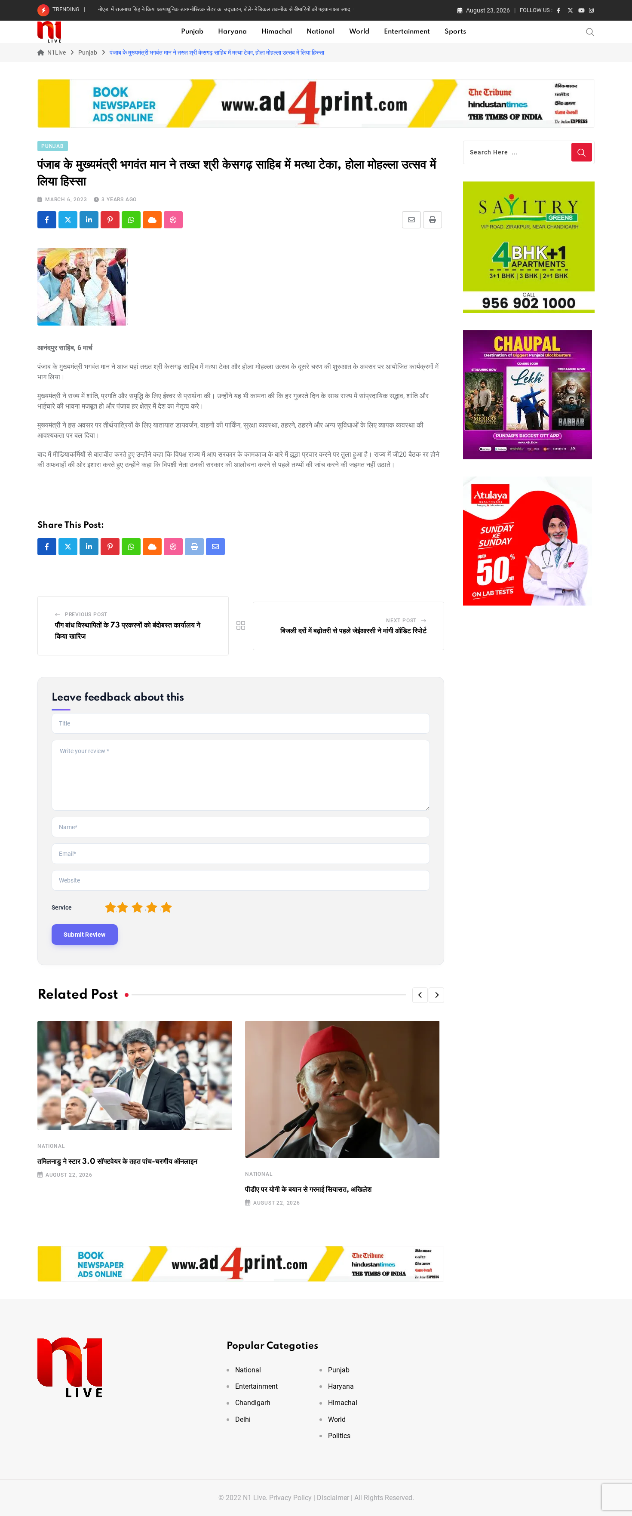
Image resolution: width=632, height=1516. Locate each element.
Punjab (192, 31)
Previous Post (86, 615)
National (320, 31)
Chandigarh (252, 1403)
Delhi (243, 1419)
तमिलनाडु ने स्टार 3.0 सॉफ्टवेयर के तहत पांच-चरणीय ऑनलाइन (117, 1161)
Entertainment (407, 31)
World (359, 31)
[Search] (590, 31)
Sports (455, 31)
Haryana (232, 31)
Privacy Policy (290, 1498)
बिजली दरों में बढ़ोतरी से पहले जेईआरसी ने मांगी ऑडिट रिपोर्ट (353, 631)
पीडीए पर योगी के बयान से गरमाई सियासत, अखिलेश (308, 1189)
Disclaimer (333, 1498)
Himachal (276, 31)
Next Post (401, 621)
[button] (420, 995)
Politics (339, 1436)
